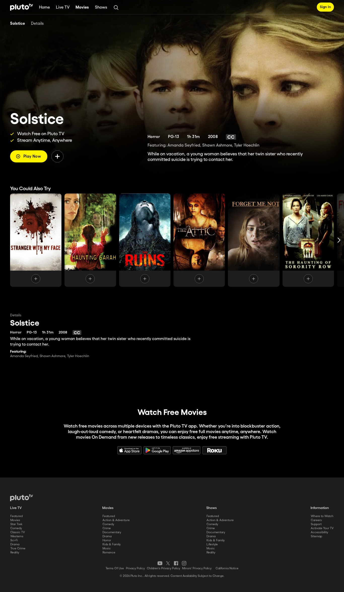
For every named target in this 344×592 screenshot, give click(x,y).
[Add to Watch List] (57, 156)
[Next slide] (339, 240)
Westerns (16, 536)
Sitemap (316, 536)
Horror (106, 540)
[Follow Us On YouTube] (159, 563)
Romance (108, 552)
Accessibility (319, 532)
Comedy (16, 528)
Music (106, 548)
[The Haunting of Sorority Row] (308, 240)
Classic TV (17, 532)
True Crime (17, 548)
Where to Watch (322, 516)
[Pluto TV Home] (21, 7)
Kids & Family (111, 544)
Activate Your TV (322, 528)
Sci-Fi (14, 540)
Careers (316, 520)
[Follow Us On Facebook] (176, 563)
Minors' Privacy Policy (197, 568)
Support (316, 524)
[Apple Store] (129, 450)
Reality (14, 552)
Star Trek (16, 524)
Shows (101, 7)
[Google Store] (157, 450)
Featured (16, 516)
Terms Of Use (115, 568)
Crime (106, 528)
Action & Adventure (116, 520)
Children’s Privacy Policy (163, 568)
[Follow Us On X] (167, 563)
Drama (14, 544)
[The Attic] (199, 240)
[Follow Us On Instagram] (184, 563)
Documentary (111, 532)
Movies (82, 7)
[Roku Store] (214, 450)
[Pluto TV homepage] (21, 498)
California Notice (227, 568)
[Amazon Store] (186, 450)
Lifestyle (212, 544)
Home (44, 7)
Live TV (63, 7)
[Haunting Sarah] (90, 240)
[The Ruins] (144, 240)
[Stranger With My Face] (35, 240)
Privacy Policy (135, 568)
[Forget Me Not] (253, 240)
